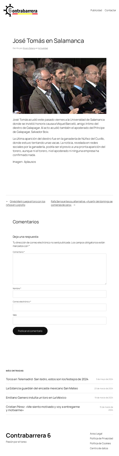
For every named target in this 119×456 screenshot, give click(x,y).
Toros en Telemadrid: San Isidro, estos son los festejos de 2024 (47, 379)
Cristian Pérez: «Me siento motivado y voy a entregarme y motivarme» (43, 408)
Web (15, 315)
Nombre (17, 288)
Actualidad (43, 48)
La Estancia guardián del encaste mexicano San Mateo (42, 388)
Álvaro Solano (29, 48)
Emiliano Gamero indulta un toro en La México (36, 397)
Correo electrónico (22, 301)
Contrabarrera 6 (28, 435)
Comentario (19, 252)
